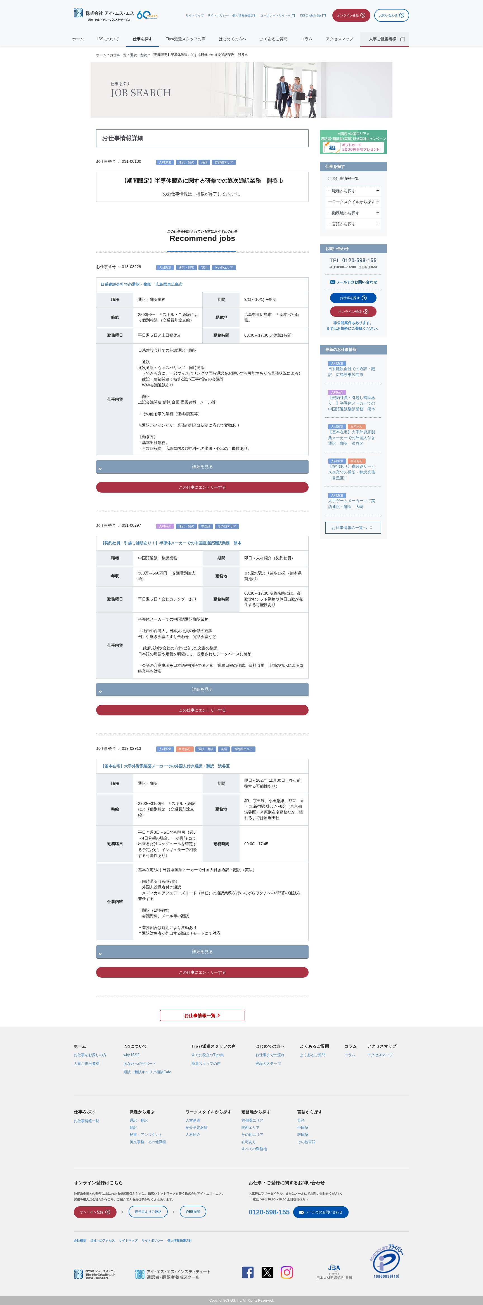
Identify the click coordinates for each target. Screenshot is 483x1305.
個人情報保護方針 (244, 15)
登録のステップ (268, 1064)
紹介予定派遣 (196, 1127)
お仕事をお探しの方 (90, 1055)
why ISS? (131, 1055)
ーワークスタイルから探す (352, 202)
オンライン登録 (350, 312)
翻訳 (133, 1127)
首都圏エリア (252, 1120)
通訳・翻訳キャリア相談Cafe (147, 1072)
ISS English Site (310, 15)
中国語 (302, 1127)
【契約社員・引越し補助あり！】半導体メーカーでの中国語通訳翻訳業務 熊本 (171, 543)
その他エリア (252, 1135)
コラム (306, 39)
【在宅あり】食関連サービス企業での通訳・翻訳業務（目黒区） (351, 472)
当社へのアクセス (102, 1240)
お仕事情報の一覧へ (349, 528)
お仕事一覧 (118, 55)
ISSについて (108, 39)
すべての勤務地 (254, 1149)
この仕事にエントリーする (202, 487)
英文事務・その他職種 (148, 1141)
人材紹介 (193, 1135)
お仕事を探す (350, 298)
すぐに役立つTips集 (207, 1055)
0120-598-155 (269, 1212)
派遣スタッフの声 (206, 1064)
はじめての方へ (232, 39)
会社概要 (80, 1240)
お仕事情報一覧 (200, 1015)
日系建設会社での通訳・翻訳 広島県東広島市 (142, 284)
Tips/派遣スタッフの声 (185, 39)
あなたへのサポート (140, 1064)
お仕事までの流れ (270, 1055)
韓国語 (302, 1135)
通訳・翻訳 (138, 55)
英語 (301, 1120)
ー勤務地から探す (344, 213)
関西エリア (251, 1127)
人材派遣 (193, 1120)
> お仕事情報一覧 (343, 178)
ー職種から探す (343, 191)
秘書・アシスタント (146, 1135)
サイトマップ (195, 15)
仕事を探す (142, 39)
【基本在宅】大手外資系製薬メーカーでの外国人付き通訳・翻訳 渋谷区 (165, 766)
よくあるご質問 (273, 39)
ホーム (78, 39)
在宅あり (249, 1141)
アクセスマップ (339, 39)
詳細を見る (202, 466)
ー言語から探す (343, 224)
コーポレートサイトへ (275, 15)
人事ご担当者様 (86, 1064)
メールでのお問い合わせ (324, 1212)
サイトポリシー (218, 15)
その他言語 (306, 1141)
